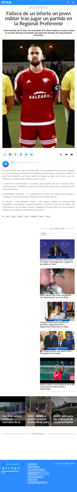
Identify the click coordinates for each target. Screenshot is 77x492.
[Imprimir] (61, 154)
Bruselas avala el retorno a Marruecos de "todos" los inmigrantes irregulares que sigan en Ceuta (56, 261)
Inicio (8, 473)
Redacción (14, 162)
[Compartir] (4, 154)
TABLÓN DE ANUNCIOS (35, 477)
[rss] (38, 162)
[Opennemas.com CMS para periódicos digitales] (65, 464)
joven (7, 216)
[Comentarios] (66, 154)
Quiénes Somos (33, 467)
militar (27, 216)
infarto (41, 216)
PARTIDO (48, 216)
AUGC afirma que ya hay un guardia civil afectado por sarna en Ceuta (55, 296)
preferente (34, 216)
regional (20, 216)
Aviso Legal (32, 464)
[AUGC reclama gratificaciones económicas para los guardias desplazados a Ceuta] (38, 411)
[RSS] (18, 468)
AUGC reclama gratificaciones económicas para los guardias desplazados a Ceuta (38, 423)
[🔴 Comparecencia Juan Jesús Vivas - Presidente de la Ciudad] (57, 340)
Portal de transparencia (37, 482)
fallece (13, 216)
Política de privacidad (36, 470)
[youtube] (15, 468)
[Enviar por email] (71, 154)
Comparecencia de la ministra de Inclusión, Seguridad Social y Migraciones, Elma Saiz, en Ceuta (54, 324)
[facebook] (6, 468)
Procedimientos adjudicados (34, 473)
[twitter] (9, 468)
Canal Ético (32, 480)
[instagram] (12, 468)
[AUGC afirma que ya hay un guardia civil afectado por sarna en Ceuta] (57, 281)
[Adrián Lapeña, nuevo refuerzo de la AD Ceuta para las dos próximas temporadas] (57, 370)
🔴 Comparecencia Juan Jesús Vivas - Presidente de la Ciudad (56, 352)
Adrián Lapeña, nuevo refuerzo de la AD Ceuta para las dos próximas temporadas (57, 386)
